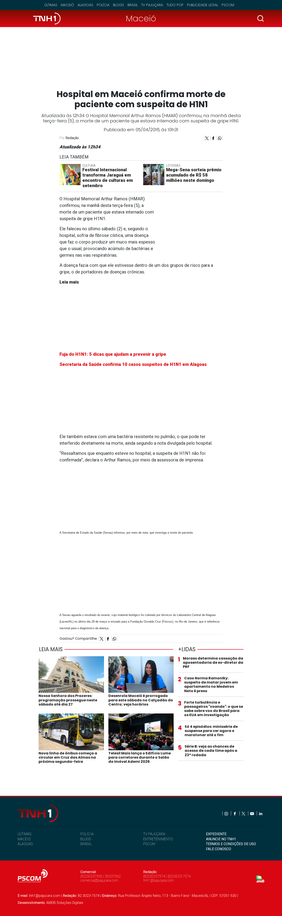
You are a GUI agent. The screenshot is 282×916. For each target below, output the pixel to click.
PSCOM (149, 844)
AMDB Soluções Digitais (64, 903)
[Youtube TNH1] (252, 813)
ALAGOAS (25, 844)
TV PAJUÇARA (154, 834)
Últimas (51, 4)
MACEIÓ (24, 839)
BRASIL (86, 844)
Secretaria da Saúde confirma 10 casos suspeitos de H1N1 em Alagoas (133, 364)
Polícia (103, 4)
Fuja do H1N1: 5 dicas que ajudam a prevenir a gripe (112, 354)
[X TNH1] (243, 813)
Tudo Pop (175, 4)
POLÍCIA (87, 834)
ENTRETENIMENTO (158, 839)
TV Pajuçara (152, 4)
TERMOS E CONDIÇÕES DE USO (231, 844)
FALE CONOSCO (218, 849)
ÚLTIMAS (24, 834)
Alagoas (85, 4)
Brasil (133, 4)
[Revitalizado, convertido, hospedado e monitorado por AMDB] (260, 879)
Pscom (228, 4)
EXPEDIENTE (216, 834)
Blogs (118, 4)
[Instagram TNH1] (226, 813)
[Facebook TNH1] (235, 813)
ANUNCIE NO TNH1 (221, 839)
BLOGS (85, 839)
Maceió (67, 4)
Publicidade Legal (202, 4)
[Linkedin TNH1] (260, 813)
